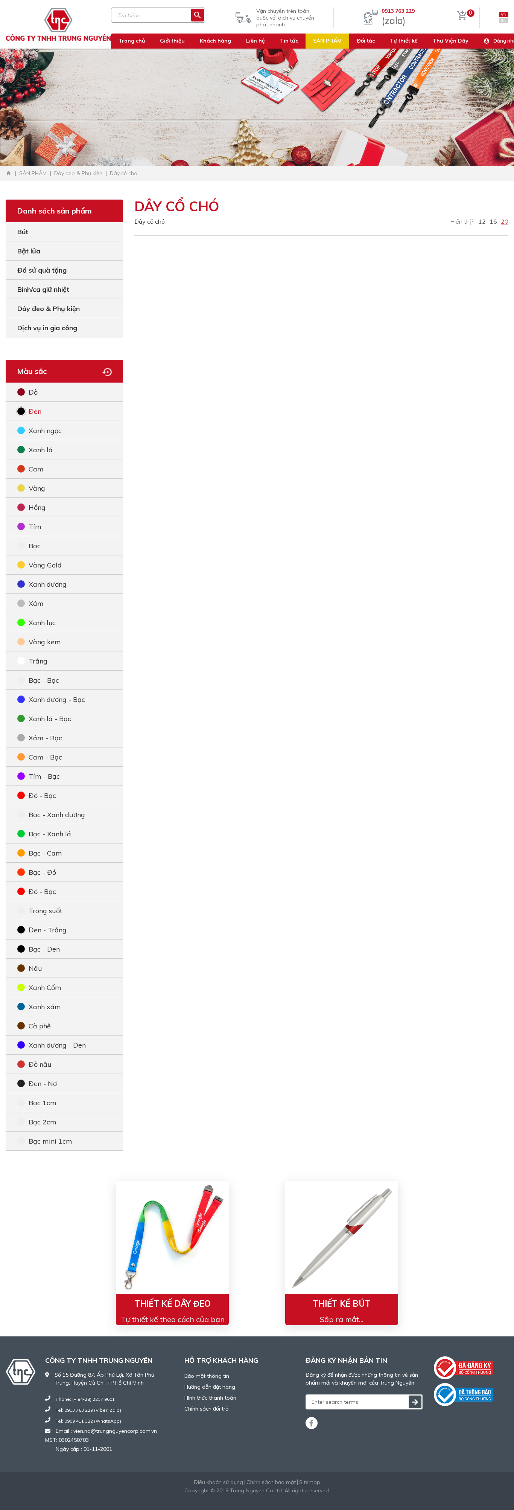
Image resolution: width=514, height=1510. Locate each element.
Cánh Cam (278, 1498)
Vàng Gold (45, 565)
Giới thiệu (172, 40)
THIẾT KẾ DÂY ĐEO (172, 1303)
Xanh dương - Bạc (57, 699)
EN (503, 20)
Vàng (37, 488)
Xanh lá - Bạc (50, 718)
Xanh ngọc (45, 430)
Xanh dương (48, 584)
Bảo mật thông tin (206, 1376)
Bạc (35, 545)
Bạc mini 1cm (50, 1141)
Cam (36, 469)
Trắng (38, 661)
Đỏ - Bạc (42, 795)
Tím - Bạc (44, 776)
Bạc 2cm (42, 1122)
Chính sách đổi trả (206, 1408)
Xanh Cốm (45, 987)
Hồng (37, 507)
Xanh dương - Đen (57, 1045)
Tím (35, 526)
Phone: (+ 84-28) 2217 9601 (85, 1399)
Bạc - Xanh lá (50, 834)
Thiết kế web (238, 1498)
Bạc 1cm (42, 1102)
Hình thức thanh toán (210, 1397)
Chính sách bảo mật (271, 1482)
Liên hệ (255, 40)
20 (504, 221)
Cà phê (40, 1026)
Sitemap (309, 1482)
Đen (35, 411)
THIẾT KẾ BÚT (342, 1303)
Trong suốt (45, 910)
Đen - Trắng (48, 930)
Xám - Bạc (45, 738)
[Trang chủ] (9, 173)
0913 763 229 (398, 11)
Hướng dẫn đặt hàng (209, 1386)
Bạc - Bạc (44, 680)
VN (503, 14)
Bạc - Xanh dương (57, 814)
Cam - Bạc (45, 757)
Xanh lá (41, 449)
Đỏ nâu (40, 1064)
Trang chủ (132, 40)
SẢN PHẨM (327, 40)
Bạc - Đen (44, 949)
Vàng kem (45, 642)
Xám (36, 603)
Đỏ (33, 392)
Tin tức (289, 40)
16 (493, 221)
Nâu (35, 968)
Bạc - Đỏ (42, 872)
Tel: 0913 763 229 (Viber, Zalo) (88, 1410)
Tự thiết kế (404, 40)
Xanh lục (42, 622)
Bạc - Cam (45, 853)
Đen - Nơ (43, 1083)
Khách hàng (215, 40)
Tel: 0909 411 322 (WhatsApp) (88, 1421)
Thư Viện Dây (450, 40)
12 (482, 221)
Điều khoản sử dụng (218, 1482)
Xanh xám (45, 1006)
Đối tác (366, 40)
